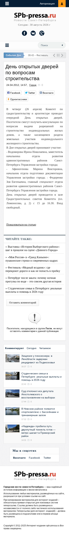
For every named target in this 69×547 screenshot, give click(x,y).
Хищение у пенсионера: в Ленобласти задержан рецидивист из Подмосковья (38, 359)
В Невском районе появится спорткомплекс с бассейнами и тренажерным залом (40, 412)
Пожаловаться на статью (21, 224)
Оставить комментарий (22, 302)
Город (32, 85)
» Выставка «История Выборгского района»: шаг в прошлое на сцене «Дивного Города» (32, 248)
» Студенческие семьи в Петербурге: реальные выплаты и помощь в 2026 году (33, 289)
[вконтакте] (33, 33)
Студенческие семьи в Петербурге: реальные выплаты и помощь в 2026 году (41, 376)
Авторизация (47, 3)
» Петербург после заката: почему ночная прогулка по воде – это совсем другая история (33, 279)
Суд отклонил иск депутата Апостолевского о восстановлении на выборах (38, 394)
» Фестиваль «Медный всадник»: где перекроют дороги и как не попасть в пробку (32, 269)
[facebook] (24, 33)
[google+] (42, 33)
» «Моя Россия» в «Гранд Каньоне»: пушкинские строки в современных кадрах (31, 258)
